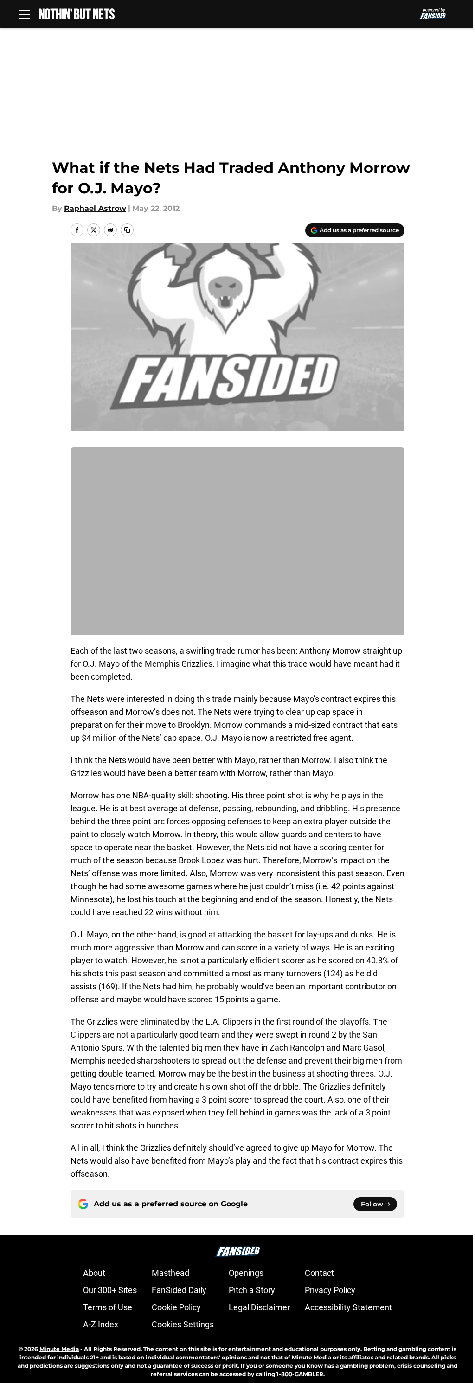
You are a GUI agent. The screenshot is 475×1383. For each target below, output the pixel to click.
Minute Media (59, 1348)
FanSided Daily (179, 1290)
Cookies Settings (183, 1324)
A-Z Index (100, 1324)
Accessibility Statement (348, 1307)
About (94, 1273)
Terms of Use (107, 1307)
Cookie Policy (176, 1307)
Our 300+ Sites (110, 1290)
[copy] (127, 229)
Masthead (170, 1273)
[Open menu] (24, 13)
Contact (319, 1273)
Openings (246, 1273)
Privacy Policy (330, 1290)
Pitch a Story (252, 1290)
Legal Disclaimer (259, 1307)
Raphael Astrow (95, 208)
